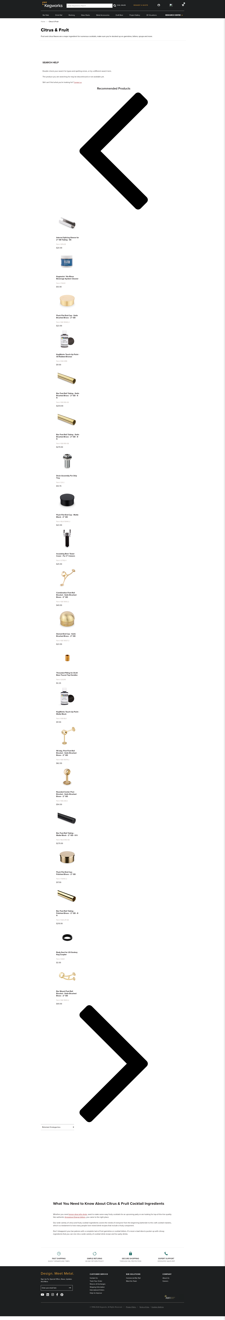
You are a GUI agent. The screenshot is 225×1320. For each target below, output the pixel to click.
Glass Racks (85, 15)
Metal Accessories (102, 15)
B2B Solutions (133, 1274)
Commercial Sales (118, 5)
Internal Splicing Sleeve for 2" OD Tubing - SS (67, 238)
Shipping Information (97, 1287)
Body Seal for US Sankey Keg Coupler (66, 953)
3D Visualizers (151, 15)
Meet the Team (131, 1281)
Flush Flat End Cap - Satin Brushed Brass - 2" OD (67, 316)
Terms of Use (144, 1307)
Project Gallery (134, 15)
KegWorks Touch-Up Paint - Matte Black (67, 713)
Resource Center (173, 15)
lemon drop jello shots (78, 1214)
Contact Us (94, 1278)
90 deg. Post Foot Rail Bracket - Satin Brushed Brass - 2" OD (66, 753)
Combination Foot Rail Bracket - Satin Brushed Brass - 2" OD (66, 595)
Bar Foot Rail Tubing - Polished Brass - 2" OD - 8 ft (67, 913)
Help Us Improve (96, 1293)
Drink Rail (58, 15)
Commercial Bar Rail (133, 1278)
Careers (165, 1281)
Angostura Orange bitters (75, 1217)
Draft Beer (119, 15)
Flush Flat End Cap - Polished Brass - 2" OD (66, 873)
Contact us (78, 82)
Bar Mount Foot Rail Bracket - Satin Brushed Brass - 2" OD (66, 993)
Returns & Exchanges (97, 1284)
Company (167, 1274)
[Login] (158, 5)
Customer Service (99, 1274)
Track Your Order (96, 1281)
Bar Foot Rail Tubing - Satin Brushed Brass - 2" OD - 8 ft (67, 436)
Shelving (72, 15)
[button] (113, 151)
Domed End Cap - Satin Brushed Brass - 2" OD (66, 635)
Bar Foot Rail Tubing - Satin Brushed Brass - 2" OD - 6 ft (67, 395)
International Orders (97, 1290)
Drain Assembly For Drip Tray (66, 477)
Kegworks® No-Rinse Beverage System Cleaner (67, 277)
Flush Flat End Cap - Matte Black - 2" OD (67, 516)
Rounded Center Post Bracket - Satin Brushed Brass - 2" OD (66, 794)
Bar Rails (46, 15)
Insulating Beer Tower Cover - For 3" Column (65, 555)
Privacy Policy (131, 1307)
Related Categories (51, 1127)
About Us (166, 1278)
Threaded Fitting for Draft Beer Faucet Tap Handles (67, 674)
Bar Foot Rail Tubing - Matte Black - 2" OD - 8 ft (66, 834)
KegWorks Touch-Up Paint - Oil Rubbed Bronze (67, 355)
